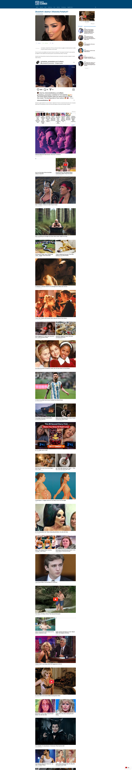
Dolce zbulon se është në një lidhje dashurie (89, 51)
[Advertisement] (55, 108)
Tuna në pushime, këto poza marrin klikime (89, 45)
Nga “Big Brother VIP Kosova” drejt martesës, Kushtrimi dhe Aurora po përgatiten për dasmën (89, 64)
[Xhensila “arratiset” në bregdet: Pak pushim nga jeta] (80, 57)
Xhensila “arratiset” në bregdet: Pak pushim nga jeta (89, 58)
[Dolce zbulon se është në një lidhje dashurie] (80, 50)
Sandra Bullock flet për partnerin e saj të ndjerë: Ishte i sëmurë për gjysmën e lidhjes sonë (89, 38)
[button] (95, 7)
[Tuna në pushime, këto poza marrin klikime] (80, 44)
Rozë (85, 28)
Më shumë (86, 68)
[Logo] (43, 3)
